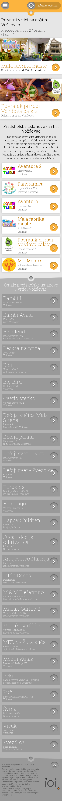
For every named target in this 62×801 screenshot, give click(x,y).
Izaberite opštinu (47, 5)
